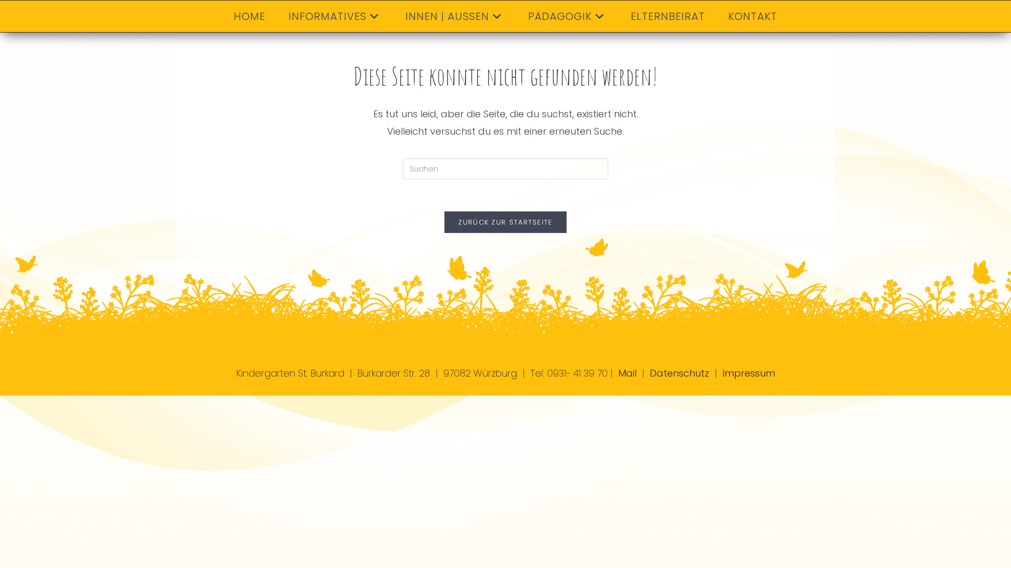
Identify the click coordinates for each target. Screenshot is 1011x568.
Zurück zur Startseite (505, 222)
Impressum (748, 373)
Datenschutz (679, 373)
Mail (627, 373)
